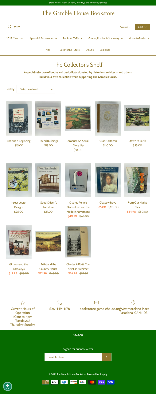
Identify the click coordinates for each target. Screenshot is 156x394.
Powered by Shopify (97, 374)
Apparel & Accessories (43, 38)
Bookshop (105, 49)
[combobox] (36, 89)
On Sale (90, 49)
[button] (7, 386)
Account (124, 26)
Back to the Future (70, 49)
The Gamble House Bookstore (71, 374)
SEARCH (78, 335)
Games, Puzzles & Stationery (105, 38)
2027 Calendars (15, 38)
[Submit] (106, 357)
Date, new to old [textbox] (29, 89)
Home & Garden (139, 38)
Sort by (10, 89)
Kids (50, 49)
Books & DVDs (72, 38)
